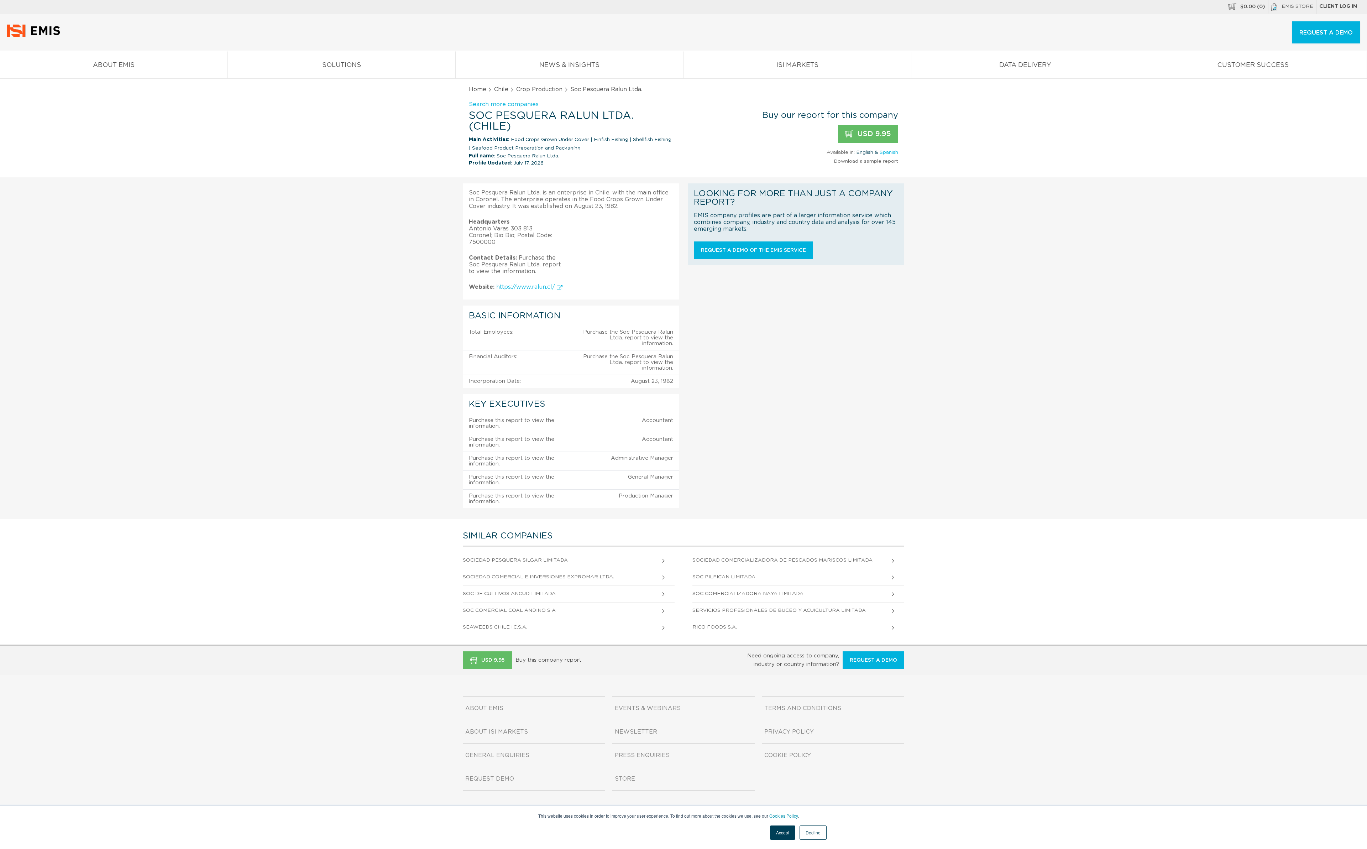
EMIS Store (1297, 6)
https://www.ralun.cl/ (526, 287)
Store (625, 779)
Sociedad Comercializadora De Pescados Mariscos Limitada (782, 560)
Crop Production (539, 89)
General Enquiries (497, 755)
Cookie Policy (787, 755)
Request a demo (873, 660)
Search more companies (504, 104)
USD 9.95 (873, 133)
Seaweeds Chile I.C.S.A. (495, 627)
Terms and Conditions (802, 708)
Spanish (889, 152)
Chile (501, 89)
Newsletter (636, 732)
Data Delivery (1025, 65)
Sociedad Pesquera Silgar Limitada (515, 560)
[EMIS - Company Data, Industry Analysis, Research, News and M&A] (35, 36)
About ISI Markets (496, 732)
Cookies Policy (783, 816)
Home (477, 89)
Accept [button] (782, 832)
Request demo (489, 779)
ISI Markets (797, 65)
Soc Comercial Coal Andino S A (509, 610)
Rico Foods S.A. (714, 627)
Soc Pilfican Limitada (723, 576)
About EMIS (114, 65)
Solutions (341, 65)
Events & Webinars (648, 708)
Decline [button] (813, 832)
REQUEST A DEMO (1326, 33)
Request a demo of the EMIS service (753, 250)
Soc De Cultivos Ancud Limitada (509, 593)
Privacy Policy (789, 732)
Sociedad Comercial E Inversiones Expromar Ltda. (538, 576)
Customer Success (1253, 65)
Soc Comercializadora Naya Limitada (747, 593)
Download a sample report (866, 161)
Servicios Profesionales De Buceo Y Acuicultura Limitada (779, 610)
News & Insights (569, 65)
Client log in (1338, 6)
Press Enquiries (642, 755)
